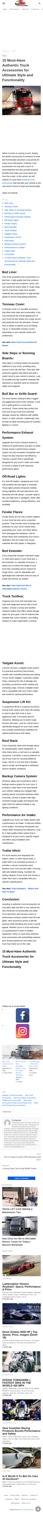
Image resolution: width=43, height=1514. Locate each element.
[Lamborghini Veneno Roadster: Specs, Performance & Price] (21, 1265)
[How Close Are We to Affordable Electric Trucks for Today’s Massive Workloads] (28, 1059)
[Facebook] (22, 1022)
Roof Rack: (9, 241)
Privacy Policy (15, 9)
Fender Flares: (11, 224)
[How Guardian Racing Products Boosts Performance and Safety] (21, 1409)
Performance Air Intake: (15, 247)
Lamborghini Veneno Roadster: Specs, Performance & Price (21, 1286)
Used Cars (6, 1471)
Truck (14, 51)
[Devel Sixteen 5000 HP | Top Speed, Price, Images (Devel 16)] (21, 1313)
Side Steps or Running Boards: (18, 210)
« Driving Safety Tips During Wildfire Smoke (19, 1168)
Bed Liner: (9, 203)
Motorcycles (7, 1374)
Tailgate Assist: (11, 234)
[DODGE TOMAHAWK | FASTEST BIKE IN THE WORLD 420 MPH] (21, 1361)
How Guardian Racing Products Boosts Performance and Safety (21, 1431)
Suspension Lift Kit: (13, 237)
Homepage (5, 51)
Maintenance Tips (9, 1423)
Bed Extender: (11, 227)
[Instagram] (22, 1038)
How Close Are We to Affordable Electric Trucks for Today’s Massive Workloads (21, 1068)
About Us (25, 9)
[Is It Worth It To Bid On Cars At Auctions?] (21, 1457)
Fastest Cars (7, 1326)
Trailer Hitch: (10, 251)
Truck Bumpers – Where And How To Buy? (34, 1064)
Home (5, 9)
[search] (39, 3)
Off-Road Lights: (11, 220)
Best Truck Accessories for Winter (7, 1064)
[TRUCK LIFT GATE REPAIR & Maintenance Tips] (19, 1196)
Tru (13, 888)
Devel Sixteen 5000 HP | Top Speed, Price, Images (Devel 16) (19, 1334)
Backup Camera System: (15, 244)
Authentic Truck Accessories (12, 1095)
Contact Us (35, 9)
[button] (22, 1015)
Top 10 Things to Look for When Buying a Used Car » (22, 1158)
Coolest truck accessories (11, 1100)
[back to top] (38, 1509)
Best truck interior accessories (25, 1098)
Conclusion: (9, 254)
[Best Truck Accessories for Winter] (15, 1059)
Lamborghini (7, 1278)
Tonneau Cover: (11, 206)
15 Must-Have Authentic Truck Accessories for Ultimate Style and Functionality (19, 261)
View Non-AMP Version (27, 1509)
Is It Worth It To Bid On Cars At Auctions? (20, 1477)
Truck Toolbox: (11, 230)
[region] (21, 30)
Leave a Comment (21, 1178)
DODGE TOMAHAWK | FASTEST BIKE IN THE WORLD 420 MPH (16, 1382)
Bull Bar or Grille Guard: (15, 213)
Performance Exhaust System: (18, 217)
